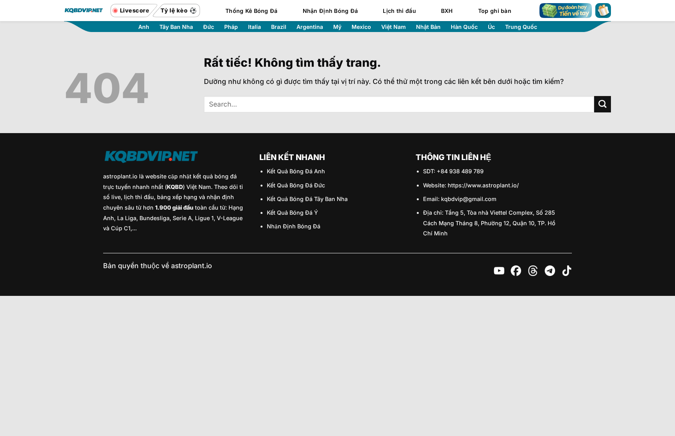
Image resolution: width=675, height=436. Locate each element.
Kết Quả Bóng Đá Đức (296, 185)
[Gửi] (602, 104)
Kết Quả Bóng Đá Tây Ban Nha (307, 199)
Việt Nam (393, 27)
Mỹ (337, 27)
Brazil (278, 27)
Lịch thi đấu (399, 10)
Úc (491, 27)
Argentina (309, 27)
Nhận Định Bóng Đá (330, 10)
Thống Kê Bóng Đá (251, 10)
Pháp (231, 27)
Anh (143, 27)
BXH (447, 10)
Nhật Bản (428, 27)
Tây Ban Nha (176, 27)
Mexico (361, 27)
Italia (254, 27)
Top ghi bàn (494, 10)
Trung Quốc (521, 27)
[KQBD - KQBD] (83, 10)
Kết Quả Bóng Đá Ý (292, 212)
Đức (208, 27)
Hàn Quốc (464, 27)
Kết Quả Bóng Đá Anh (296, 171)
